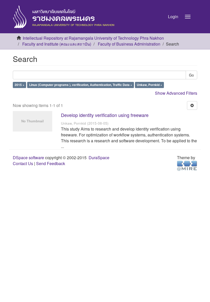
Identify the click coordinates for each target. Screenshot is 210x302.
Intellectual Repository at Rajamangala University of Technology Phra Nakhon (93, 38)
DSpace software (28, 157)
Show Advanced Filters (176, 93)
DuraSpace (99, 157)
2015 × (19, 85)
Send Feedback (50, 163)
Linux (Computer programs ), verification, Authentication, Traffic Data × (80, 85)
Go (191, 75)
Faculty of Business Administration (129, 44)
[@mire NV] (187, 165)
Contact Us (23, 163)
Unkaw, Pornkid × (149, 85)
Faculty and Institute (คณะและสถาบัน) (56, 44)
